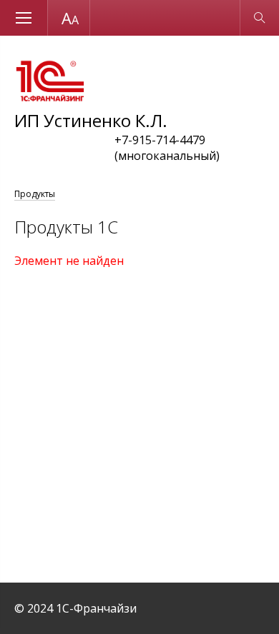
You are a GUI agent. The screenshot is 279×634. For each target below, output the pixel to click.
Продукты (34, 194)
